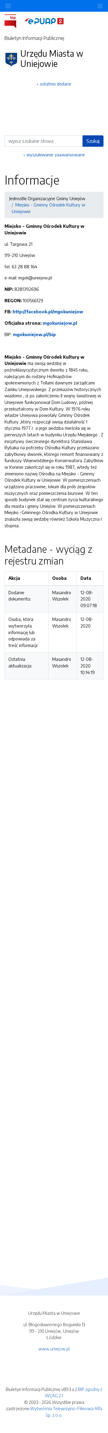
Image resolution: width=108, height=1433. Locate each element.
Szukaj (93, 141)
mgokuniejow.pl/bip (34, 334)
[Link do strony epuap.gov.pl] (44, 20)
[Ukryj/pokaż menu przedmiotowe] (8, 5)
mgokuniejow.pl (60, 323)
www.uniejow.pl (54, 1348)
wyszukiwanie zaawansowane (55, 154)
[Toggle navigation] (100, 5)
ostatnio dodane (55, 83)
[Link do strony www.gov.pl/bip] (13, 20)
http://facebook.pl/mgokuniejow (48, 311)
